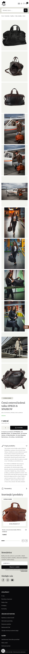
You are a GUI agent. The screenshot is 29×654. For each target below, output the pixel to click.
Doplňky (12, 16)
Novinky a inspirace (6, 599)
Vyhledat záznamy (26, 10)
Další (26, 540)
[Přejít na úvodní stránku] (3, 3)
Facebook (3, 580)
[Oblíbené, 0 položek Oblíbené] (24, 3)
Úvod (2, 16)
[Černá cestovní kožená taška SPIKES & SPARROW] (14, 66)
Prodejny (3, 605)
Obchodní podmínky (6, 621)
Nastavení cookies (3, 651)
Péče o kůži (4, 643)
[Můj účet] (21, 3)
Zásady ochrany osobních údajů (9, 630)
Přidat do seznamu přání (26, 530)
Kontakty (4, 609)
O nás (3, 596)
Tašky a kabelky (18, 16)
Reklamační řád (5, 627)
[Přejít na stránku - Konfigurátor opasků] (26, 327)
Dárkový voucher (5, 646)
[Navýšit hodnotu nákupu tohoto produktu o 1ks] (8, 428)
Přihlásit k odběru (14, 567)
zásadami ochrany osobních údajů (24, 570)
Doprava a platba (6, 624)
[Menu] (19, 3)
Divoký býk (7, 16)
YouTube (12, 580)
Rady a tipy (4, 602)
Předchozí (23, 540)
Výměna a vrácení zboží (7, 618)
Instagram (7, 580)
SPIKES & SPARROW (19, 412)
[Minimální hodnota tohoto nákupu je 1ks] (3, 428)
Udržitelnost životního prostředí (10, 639)
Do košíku (20, 428)
